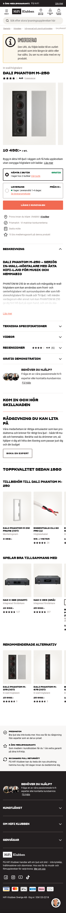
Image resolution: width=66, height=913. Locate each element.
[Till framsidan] (23, 11)
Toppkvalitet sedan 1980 (32, 437)
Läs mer (59, 3)
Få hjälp (26, 382)
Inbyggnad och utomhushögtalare (38, 28)
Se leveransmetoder (20, 194)
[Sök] (7, 20)
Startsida (6, 28)
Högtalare (17, 28)
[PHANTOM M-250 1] (29, 114)
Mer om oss (39, 852)
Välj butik (35, 176)
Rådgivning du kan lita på (30, 421)
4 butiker (45, 217)
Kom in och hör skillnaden (20, 402)
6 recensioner (30, 78)
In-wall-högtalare (12, 68)
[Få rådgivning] (55, 902)
